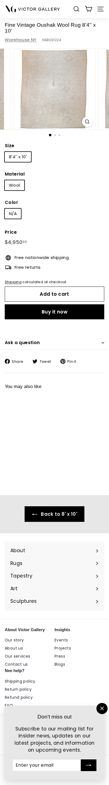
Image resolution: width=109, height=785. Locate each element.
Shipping (13, 282)
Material (15, 174)
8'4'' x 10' (18, 157)
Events (61, 640)
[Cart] (88, 9)
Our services (17, 656)
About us (14, 648)
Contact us (16, 664)
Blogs (59, 664)
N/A (13, 213)
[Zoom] (87, 122)
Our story (14, 640)
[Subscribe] (88, 765)
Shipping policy (20, 681)
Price (11, 232)
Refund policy (19, 697)
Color (11, 202)
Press (59, 656)
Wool (14, 185)
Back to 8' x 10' (58, 514)
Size (10, 145)
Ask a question (22, 342)
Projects (62, 648)
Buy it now (54, 311)
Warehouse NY (21, 40)
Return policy (18, 689)
